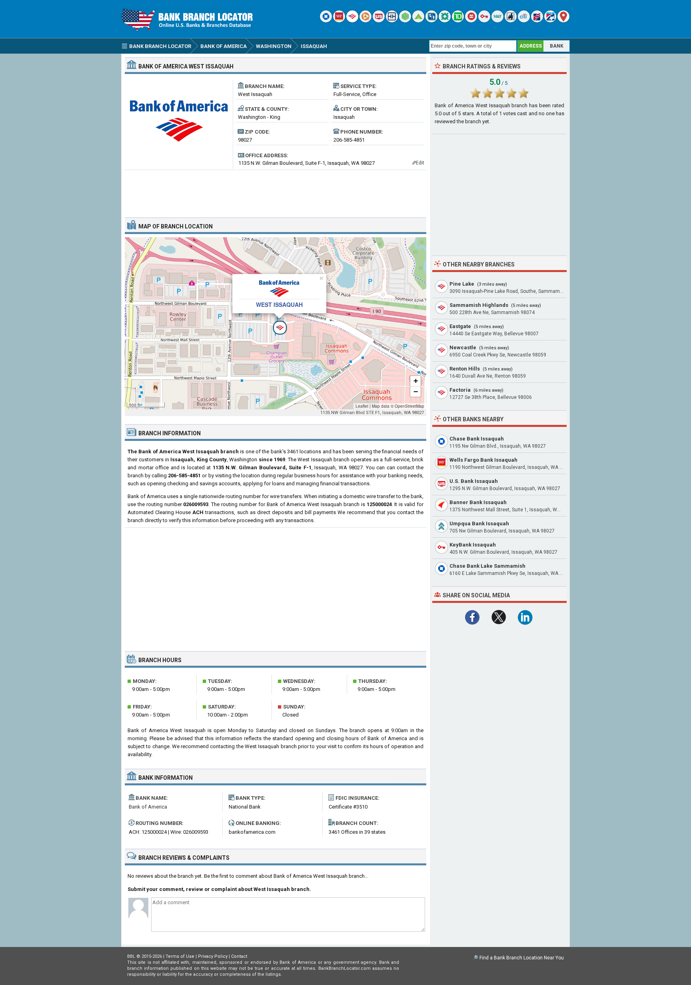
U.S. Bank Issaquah (473, 481)
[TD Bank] (458, 21)
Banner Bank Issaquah (478, 502)
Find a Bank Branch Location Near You (521, 958)
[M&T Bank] (497, 21)
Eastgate (460, 326)
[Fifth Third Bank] (431, 21)
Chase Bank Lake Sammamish (487, 566)
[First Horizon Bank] (550, 21)
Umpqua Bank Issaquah (479, 524)
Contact (239, 956)
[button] (275, 323)
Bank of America (148, 807)
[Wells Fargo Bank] (339, 21)
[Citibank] (524, 21)
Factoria (460, 390)
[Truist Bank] (392, 21)
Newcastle (462, 347)
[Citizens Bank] (445, 21)
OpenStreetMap (409, 406)
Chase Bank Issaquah (476, 439)
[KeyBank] (484, 21)
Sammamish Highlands (478, 305)
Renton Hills (464, 369)
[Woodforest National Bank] (511, 21)
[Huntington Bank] (405, 21)
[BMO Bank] (471, 21)
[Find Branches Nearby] (563, 21)
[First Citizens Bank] (537, 21)
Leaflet (361, 406)
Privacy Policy (213, 956)
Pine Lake (461, 284)
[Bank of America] (352, 21)
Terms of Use (180, 956)
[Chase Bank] (326, 21)
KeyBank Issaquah (472, 545)
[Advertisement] (275, 190)
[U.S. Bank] (379, 21)
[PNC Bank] (365, 21)
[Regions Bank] (418, 21)
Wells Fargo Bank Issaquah (483, 460)
